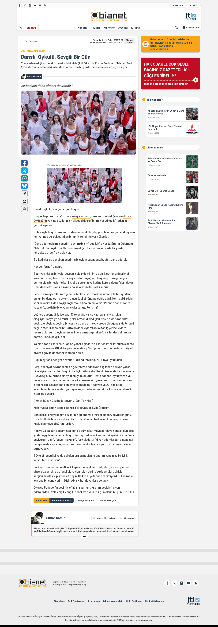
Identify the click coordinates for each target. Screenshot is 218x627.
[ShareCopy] (24, 193)
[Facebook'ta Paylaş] (24, 163)
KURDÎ (193, 5)
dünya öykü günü (108, 500)
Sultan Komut (56, 518)
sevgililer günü (81, 216)
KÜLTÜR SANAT (31, 41)
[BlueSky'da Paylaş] (24, 186)
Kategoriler (192, 27)
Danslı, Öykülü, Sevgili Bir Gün (56, 56)
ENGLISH (178, 5)
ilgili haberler (155, 99)
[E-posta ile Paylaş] (24, 201)
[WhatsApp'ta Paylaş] (24, 178)
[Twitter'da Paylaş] (24, 170)
